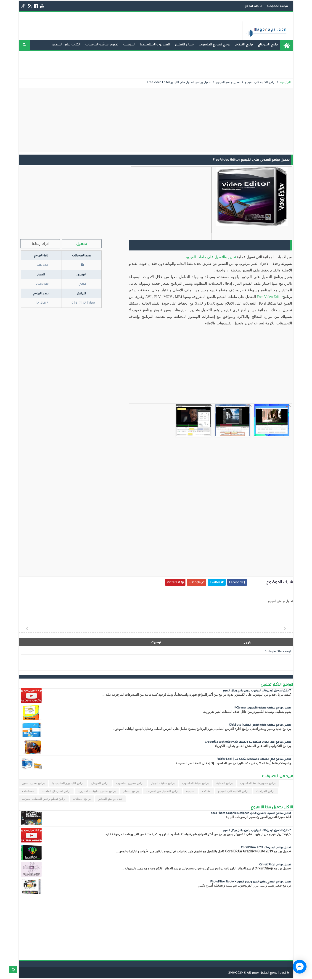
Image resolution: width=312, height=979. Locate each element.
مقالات (206, 791)
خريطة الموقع (253, 6)
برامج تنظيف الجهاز (163, 783)
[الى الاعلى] (13, 969)
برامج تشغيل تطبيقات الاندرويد (254, 54)
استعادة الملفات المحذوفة (270, 65)
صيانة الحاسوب (124, 54)
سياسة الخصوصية (277, 6)
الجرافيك (129, 44)
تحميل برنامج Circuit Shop (275, 864)
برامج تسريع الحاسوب (214, 44)
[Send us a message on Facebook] (300, 967)
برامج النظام (244, 44)
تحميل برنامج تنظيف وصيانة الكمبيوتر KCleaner (263, 707)
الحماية (240, 65)
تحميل (81, 243)
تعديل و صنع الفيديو (210, 54)
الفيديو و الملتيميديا (155, 44)
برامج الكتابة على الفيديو (259, 82)
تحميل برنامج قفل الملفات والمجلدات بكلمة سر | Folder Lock (254, 759)
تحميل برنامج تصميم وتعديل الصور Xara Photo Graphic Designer (251, 813)
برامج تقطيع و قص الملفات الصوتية (44, 798)
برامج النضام (131, 791)
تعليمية (190, 791)
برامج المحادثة (70, 54)
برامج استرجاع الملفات (56, 791)
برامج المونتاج (268, 44)
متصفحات (28, 791)
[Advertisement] (156, 120)
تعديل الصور (220, 65)
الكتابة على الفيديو (66, 44)
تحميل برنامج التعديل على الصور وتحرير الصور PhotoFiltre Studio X (250, 881)
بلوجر (247, 642)
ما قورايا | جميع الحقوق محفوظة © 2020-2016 (259, 972)
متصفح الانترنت (96, 54)
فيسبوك (156, 642)
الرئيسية (285, 82)
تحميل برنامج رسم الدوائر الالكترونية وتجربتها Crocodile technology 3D (248, 741)
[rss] (30, 6)
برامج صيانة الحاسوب (195, 783)
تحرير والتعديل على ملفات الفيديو (211, 257)
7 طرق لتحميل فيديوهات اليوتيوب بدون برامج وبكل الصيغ (257, 690)
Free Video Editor (270, 297)
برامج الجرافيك (265, 791)
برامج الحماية (224, 783)
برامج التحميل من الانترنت (162, 791)
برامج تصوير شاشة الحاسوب (258, 783)
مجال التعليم (184, 44)
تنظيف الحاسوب (152, 54)
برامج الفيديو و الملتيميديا (68, 783)
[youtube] (42, 6)
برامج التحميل (180, 54)
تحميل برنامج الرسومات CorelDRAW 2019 (266, 847)
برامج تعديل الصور (33, 783)
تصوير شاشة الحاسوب (101, 44)
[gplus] (23, 6)
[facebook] (36, 6)
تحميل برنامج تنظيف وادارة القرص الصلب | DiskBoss (260, 724)
